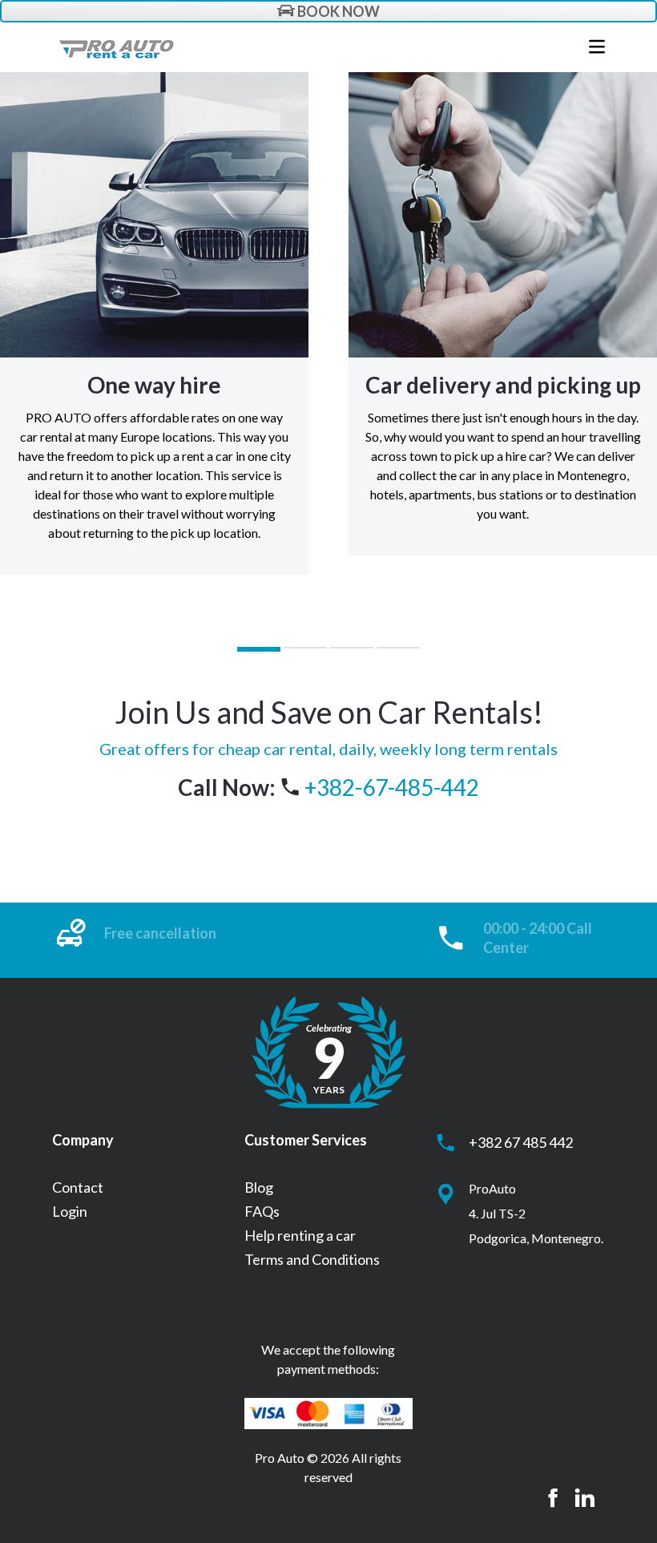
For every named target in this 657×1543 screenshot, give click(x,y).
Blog (258, 1187)
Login (69, 1211)
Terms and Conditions (312, 1259)
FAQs (262, 1211)
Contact (77, 1187)
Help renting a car (300, 1235)
